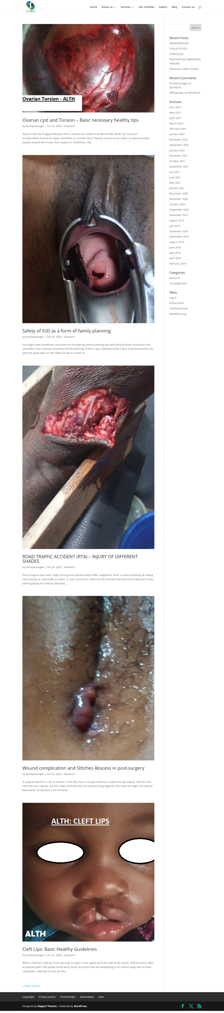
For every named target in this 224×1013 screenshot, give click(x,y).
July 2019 (174, 226)
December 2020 (178, 193)
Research (69, 126)
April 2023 (175, 118)
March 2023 (176, 123)
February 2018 (177, 263)
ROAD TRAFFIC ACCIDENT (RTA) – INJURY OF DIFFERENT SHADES (80, 558)
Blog (174, 7)
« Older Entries (31, 986)
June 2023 (175, 107)
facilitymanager (35, 126)
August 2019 (176, 220)
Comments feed (178, 308)
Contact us (188, 7)
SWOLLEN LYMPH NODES (184, 69)
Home (93, 7)
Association (87, 996)
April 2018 (175, 258)
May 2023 (175, 112)
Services (126, 7)
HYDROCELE (176, 54)
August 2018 (176, 242)
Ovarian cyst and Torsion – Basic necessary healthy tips (80, 120)
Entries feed (176, 303)
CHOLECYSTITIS (178, 48)
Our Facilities (146, 7)
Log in (172, 297)
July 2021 (174, 172)
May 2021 (175, 182)
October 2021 (177, 161)
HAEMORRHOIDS (179, 43)
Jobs (101, 996)
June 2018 (175, 247)
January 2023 (177, 134)
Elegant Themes (47, 1006)
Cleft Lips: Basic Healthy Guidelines (59, 949)
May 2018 (175, 253)
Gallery (163, 7)
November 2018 (178, 231)
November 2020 (178, 199)
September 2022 (179, 145)
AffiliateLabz (176, 92)
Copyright (28, 996)
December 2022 (178, 139)
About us (107, 7)
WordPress (80, 1006)
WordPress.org (178, 313)
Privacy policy (47, 996)
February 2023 (177, 128)
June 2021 (175, 177)
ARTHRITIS (175, 87)
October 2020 (177, 204)
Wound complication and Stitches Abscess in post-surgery (83, 768)
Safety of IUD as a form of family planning (66, 331)
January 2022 (177, 150)
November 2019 (178, 215)
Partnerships (67, 996)
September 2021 (179, 166)
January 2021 (177, 188)
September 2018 (179, 236)
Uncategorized (177, 283)
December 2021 (178, 155)
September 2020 (179, 209)
